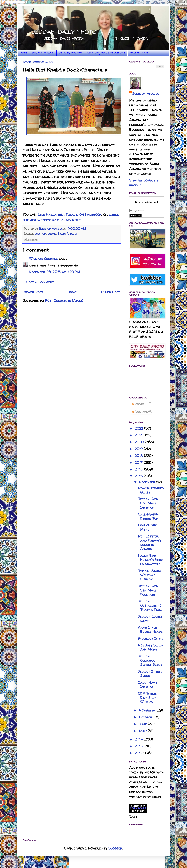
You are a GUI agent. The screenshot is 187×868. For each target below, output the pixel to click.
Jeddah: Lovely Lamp (150, 618)
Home (24, 53)
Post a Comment (40, 282)
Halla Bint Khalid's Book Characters (150, 559)
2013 (139, 746)
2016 (139, 469)
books (52, 233)
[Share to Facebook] (33, 239)
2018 (139, 455)
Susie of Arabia (145, 93)
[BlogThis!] (27, 239)
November (148, 710)
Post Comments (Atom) (64, 300)
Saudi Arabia (67, 233)
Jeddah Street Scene (150, 673)
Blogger (115, 848)
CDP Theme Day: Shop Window (147, 697)
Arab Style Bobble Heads (150, 629)
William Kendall (43, 258)
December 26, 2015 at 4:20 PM (54, 271)
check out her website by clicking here (71, 217)
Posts (139, 404)
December (147, 482)
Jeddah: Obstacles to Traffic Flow (150, 605)
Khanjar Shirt (150, 638)
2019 (139, 448)
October (146, 717)
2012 (139, 753)
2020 (140, 442)
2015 (139, 476)
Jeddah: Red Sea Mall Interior (148, 503)
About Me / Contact (140, 53)
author (40, 233)
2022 (139, 428)
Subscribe (135, 215)
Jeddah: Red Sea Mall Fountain (148, 590)
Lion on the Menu (147, 527)
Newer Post (33, 292)
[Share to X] (30, 239)
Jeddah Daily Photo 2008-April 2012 (105, 53)
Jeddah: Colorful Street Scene (150, 660)
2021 (139, 435)
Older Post (110, 292)
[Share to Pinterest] (36, 239)
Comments (143, 411)
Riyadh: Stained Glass (151, 490)
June (143, 724)
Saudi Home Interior (147, 684)
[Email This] (25, 239)
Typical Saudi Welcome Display (149, 575)
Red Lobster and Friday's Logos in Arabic (149, 542)
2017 (139, 462)
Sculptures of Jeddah (43, 53)
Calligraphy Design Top (148, 516)
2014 (139, 739)
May (143, 730)
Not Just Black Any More (150, 647)
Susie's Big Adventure (70, 53)
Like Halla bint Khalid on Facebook (69, 214)
